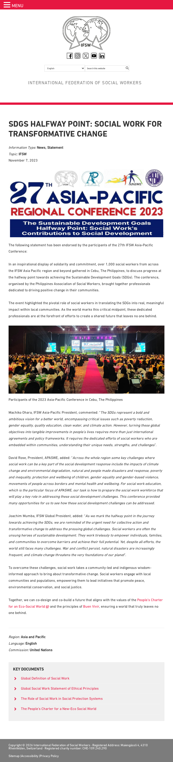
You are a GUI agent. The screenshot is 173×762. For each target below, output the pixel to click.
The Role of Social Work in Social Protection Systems (62, 698)
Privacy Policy (49, 756)
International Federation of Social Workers (86, 34)
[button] (8, 5)
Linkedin (102, 55)
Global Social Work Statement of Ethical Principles (60, 688)
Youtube (94, 55)
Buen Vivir (91, 606)
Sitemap (14, 756)
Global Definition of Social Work (45, 678)
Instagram (77, 55)
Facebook (69, 55)
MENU (17, 5)
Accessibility (29, 756)
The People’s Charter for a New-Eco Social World (58, 709)
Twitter (85, 55)
